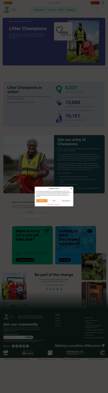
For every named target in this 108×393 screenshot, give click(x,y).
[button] (71, 188)
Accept (42, 200)
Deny (54, 200)
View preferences (66, 200)
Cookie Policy (50, 204)
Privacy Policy (57, 204)
